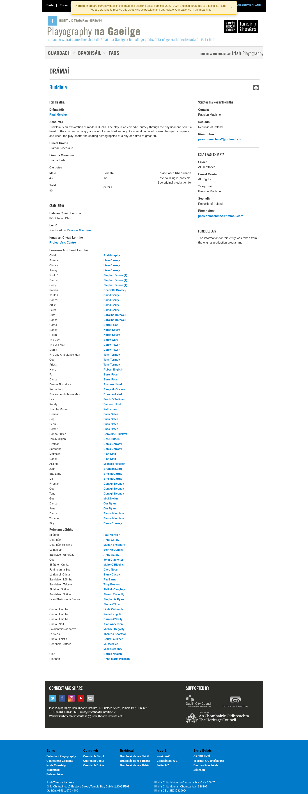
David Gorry (111, 295)
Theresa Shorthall (114, 634)
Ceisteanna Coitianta (59, 760)
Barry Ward (110, 339)
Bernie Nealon (112, 654)
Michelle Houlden (114, 463)
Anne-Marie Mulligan (116, 659)
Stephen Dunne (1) (115, 275)
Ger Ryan (109, 503)
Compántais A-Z (167, 760)
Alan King (109, 454)
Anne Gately (111, 539)
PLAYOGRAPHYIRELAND (244, 5)
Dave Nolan (110, 569)
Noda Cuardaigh (56, 765)
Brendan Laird (112, 394)
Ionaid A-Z (163, 756)
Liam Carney (111, 260)
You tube (81, 698)
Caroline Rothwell (114, 315)
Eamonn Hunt (112, 404)
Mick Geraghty (112, 649)
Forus (235, 701)
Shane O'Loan (112, 604)
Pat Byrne (109, 579)
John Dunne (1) (113, 559)
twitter (52, 698)
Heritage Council (217, 719)
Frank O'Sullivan (113, 399)
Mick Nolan (110, 498)
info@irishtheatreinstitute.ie (98, 712)
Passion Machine (79, 230)
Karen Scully (111, 329)
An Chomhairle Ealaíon (242, 27)
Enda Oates (110, 414)
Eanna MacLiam (113, 513)
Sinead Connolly (113, 594)
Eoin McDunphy (113, 549)
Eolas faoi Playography (61, 756)
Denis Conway (112, 444)
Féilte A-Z (163, 765)
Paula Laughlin (112, 614)
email (90, 698)
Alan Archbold (112, 384)
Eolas (64, 5)
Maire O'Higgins (113, 564)
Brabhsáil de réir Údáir (134, 765)
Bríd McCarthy (112, 473)
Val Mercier (110, 644)
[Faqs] (114, 53)
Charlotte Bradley (114, 290)
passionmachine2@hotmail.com (220, 139)
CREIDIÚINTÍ (201, 756)
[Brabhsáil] (90, 53)
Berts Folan (110, 325)
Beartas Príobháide (205, 765)
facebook (62, 698)
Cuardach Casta (93, 760)
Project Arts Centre (62, 242)
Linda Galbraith (113, 609)
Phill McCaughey (114, 589)
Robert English (112, 369)
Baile (49, 5)
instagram (71, 698)
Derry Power (111, 344)
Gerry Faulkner (113, 639)
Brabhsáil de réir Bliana (135, 760)
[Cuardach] (60, 53)
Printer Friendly (255, 87)
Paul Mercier (58, 114)
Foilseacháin (54, 774)
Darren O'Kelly (112, 619)
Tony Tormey (111, 354)
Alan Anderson (113, 624)
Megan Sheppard (114, 544)
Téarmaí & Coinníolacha (208, 760)
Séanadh (199, 769)
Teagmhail (53, 769)
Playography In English (224, 53)
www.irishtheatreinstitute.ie (69, 716)
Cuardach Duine (93, 765)
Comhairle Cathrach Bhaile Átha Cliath (199, 701)
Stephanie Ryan (113, 599)
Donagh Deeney (113, 483)
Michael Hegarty (113, 629)
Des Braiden (111, 439)
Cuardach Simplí (93, 756)
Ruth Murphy (111, 255)
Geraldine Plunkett (115, 434)
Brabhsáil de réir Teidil (134, 756)
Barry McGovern (114, 389)
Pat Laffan (110, 409)
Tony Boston (111, 584)
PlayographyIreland (132, 28)
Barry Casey (111, 574)
